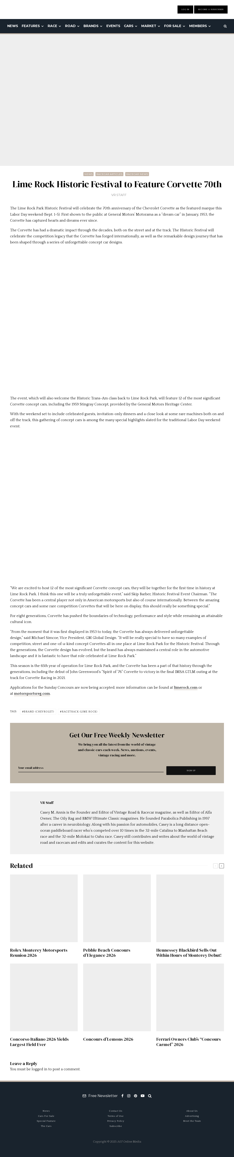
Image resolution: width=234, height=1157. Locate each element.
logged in (39, 1069)
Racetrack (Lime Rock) (79, 711)
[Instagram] (128, 1096)
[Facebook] (122, 1096)
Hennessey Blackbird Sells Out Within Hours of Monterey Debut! (189, 953)
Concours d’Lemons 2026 (108, 1039)
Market (148, 26)
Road (70, 26)
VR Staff (119, 195)
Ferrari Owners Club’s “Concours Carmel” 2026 (188, 1042)
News (12, 26)
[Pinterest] (135, 1096)
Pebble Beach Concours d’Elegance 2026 (106, 953)
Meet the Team (192, 1121)
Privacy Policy (115, 1121)
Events (113, 26)
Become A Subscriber (211, 9)
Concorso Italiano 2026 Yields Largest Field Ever (39, 1042)
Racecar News (137, 174)
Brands (91, 26)
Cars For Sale (46, 1116)
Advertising (192, 1116)
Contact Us (115, 1111)
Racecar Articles (109, 174)
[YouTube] (142, 1096)
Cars (128, 26)
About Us (192, 1111)
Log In (185, 9)
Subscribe (116, 1126)
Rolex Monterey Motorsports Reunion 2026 (38, 953)
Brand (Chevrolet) (39, 711)
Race (52, 26)
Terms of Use (116, 1116)
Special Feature (46, 1121)
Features (31, 26)
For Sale (172, 26)
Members (198, 26)
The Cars (46, 1126)
